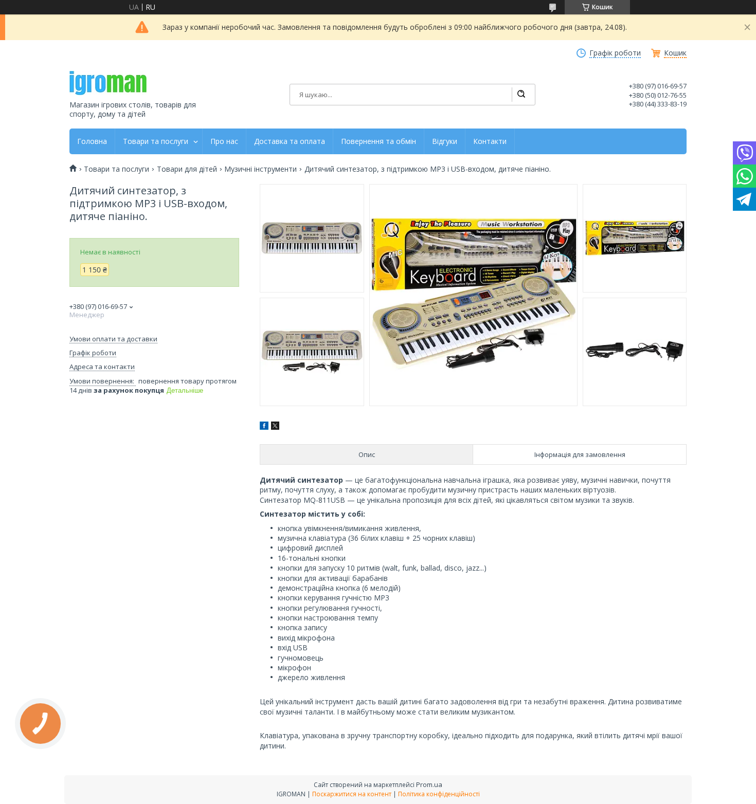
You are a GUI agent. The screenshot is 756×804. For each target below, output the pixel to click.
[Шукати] (521, 94)
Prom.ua (429, 784)
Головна (92, 141)
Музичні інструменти (260, 169)
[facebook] (264, 427)
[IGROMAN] (108, 83)
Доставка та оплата (289, 141)
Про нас (224, 141)
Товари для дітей (187, 169)
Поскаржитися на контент (351, 794)
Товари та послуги (155, 141)
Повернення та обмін (378, 141)
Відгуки (444, 141)
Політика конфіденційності (439, 794)
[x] (275, 427)
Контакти (490, 141)
